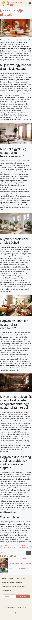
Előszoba (13, 587)
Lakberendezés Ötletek (14, 3)
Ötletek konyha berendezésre (20, 563)
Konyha (23, 579)
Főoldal (4, 579)
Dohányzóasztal (7, 590)
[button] (29, 3)
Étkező (4, 583)
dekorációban (18, 414)
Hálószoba (17, 579)
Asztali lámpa (21, 587)
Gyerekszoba (19, 583)
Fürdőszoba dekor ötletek (19, 568)
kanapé (2, 251)
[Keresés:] (13, 552)
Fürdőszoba (11, 583)
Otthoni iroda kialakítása (18, 558)
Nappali (10, 579)
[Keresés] (28, 553)
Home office (5, 587)
